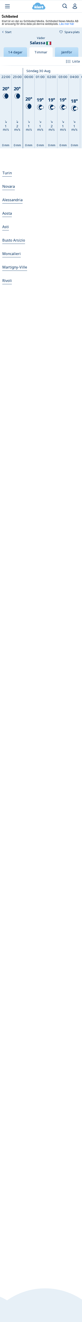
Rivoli (7, 280)
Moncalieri (11, 253)
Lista (76, 61)
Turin (7, 172)
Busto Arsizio (13, 240)
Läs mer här (66, 24)
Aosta (7, 213)
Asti (5, 226)
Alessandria (12, 199)
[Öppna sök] (65, 6)
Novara (8, 186)
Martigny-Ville (14, 267)
